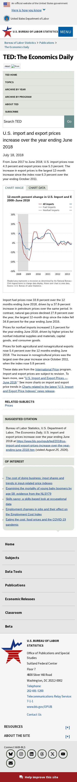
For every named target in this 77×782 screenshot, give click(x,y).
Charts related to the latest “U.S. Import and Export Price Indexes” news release (38, 389)
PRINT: (8, 66)
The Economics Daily (17, 47)
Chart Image (14, 187)
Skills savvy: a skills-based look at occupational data (36, 501)
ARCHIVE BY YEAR (15, 89)
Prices (9, 405)
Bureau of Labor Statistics (20, 43)
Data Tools (13, 571)
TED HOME (11, 75)
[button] (68, 727)
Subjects (12, 557)
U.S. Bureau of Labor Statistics (35, 31)
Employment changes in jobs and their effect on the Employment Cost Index (37, 511)
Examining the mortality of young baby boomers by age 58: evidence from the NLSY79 (39, 491)
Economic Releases (20, 599)
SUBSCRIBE (11, 111)
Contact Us (34, 714)
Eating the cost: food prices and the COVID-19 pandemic (36, 522)
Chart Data (37, 187)
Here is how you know (26, 10)
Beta (9, 626)
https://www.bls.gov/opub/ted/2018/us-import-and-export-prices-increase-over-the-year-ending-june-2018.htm (38, 445)
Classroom (13, 612)
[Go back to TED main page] (38, 58)
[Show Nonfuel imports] (50, 214)
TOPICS (9, 82)
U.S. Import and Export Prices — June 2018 (35, 380)
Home (9, 544)
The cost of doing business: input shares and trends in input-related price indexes (35, 480)
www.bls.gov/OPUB (39, 707)
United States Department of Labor (29, 18)
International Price (47, 369)
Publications (46, 43)
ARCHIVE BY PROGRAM (18, 97)
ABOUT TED (11, 104)
